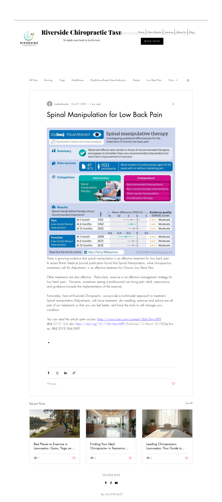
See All (189, 403)
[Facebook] (111, 483)
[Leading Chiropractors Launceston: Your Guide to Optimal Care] (167, 424)
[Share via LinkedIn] (65, 373)
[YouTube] (116, 483)
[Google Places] (106, 483)
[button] (188, 80)
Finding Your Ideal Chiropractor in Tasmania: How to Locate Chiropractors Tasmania (109, 446)
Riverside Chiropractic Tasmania (88, 32)
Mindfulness (77, 80)
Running (48, 80)
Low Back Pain (154, 80)
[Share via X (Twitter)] (57, 373)
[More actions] (173, 104)
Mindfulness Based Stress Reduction (108, 80)
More (171, 80)
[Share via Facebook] (48, 373)
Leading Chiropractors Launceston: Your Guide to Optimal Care (164, 446)
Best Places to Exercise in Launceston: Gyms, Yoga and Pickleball (53, 446)
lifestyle (136, 80)
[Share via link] (74, 373)
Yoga (62, 80)
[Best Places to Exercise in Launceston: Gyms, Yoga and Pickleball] (55, 424)
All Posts (33, 80)
